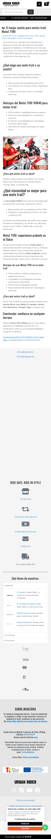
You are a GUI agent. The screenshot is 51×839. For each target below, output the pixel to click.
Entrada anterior (25, 352)
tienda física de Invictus (37, 721)
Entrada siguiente (25, 357)
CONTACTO (25, 546)
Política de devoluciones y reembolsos (25, 806)
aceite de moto (9, 36)
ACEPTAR (25, 829)
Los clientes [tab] (9, 635)
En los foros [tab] (9, 640)
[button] (45, 827)
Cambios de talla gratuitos (25, 517)
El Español (21, 592)
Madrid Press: (22, 613)
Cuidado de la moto (25, 36)
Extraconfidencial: (24, 622)
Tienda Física (25, 499)
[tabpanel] (25, 610)
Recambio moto (14, 38)
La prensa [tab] (8, 585)
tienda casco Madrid (31, 757)
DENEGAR (25, 824)
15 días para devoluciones (25, 532)
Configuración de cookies (25, 819)
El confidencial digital (26, 604)
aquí (36, 737)
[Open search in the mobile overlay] (18, 11)
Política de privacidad (25, 800)
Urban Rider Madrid (15, 721)
